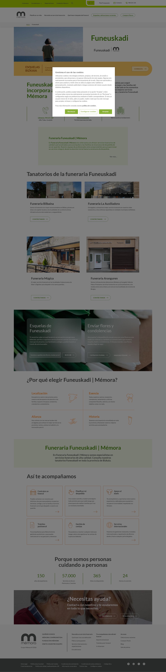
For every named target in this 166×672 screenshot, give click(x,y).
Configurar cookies (88, 111)
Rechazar (71, 111)
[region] (83, 92)
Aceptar (105, 111)
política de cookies (89, 106)
